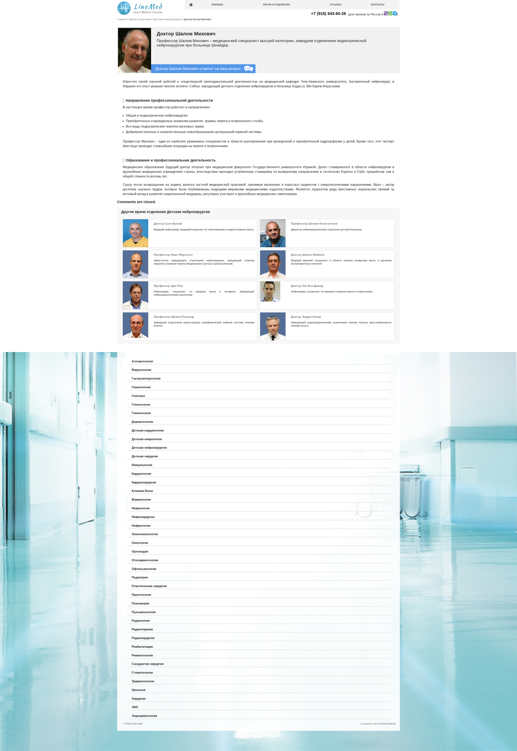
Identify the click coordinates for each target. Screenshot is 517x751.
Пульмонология (144, 612)
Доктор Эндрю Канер (306, 316)
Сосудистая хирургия (148, 664)
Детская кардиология (148, 430)
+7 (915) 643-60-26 (328, 13)
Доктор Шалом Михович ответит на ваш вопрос (198, 68)
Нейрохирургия (143, 517)
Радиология (141, 620)
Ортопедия (140, 551)
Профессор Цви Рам (168, 285)
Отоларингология (145, 560)
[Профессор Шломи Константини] (273, 246)
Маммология (141, 499)
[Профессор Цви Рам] (135, 308)
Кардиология (141, 473)
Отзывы (335, 4)
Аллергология (142, 361)
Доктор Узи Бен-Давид (307, 285)
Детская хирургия (145, 456)
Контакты (377, 4)
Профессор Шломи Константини (314, 223)
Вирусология (141, 369)
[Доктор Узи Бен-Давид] (270, 300)
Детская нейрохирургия (149, 447)
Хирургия (139, 698)
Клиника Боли (142, 491)
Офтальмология (144, 569)
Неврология (141, 508)
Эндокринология (144, 715)
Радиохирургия (143, 638)
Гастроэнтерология (146, 378)
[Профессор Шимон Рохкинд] (135, 337)
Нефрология (141, 525)
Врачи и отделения (276, 4)
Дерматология (142, 421)
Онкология (140, 542)
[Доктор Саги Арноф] (135, 246)
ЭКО (135, 707)
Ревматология (142, 655)
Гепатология (141, 404)
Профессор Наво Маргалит (173, 254)
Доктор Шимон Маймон (307, 254)
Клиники (217, 4)
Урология (139, 690)
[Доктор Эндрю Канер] (273, 340)
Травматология (143, 681)
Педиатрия (140, 577)
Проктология (141, 594)
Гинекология (141, 413)
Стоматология (142, 672)
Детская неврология (147, 439)
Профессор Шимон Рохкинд (174, 316)
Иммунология (142, 465)
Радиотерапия (142, 629)
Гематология (141, 387)
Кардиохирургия (144, 482)
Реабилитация (142, 646)
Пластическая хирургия (149, 586)
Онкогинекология (145, 534)
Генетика (138, 396)
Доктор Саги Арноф (168, 223)
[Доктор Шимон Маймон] (273, 277)
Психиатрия (140, 603)
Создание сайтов (370, 723)
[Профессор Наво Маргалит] (135, 277)
